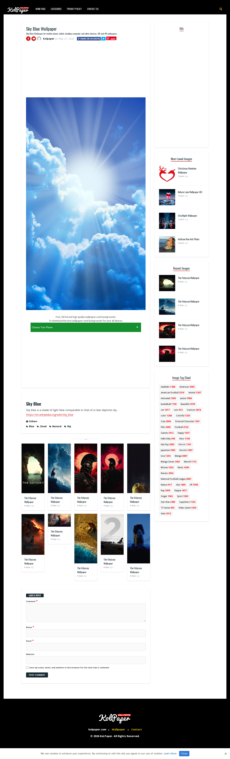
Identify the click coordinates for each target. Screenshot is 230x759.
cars (178, 410)
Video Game (187, 508)
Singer (167, 496)
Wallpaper (118, 729)
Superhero (187, 502)
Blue (31, 426)
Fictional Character (187, 421)
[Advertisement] (86, 71)
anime (186, 398)
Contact (136, 729)
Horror (185, 444)
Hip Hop (167, 444)
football (181, 427)
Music (183, 467)
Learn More (170, 753)
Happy (184, 433)
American (187, 387)
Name (30, 627)
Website (30, 654)
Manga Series (170, 461)
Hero (184, 438)
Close (184, 753)
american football (172, 392)
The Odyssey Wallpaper (30, 500)
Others (33, 421)
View (166, 513)
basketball (168, 404)
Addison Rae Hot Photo (188, 239)
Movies (167, 467)
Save (113, 39)
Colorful (183, 415)
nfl (194, 485)
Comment (32, 601)
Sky (69, 426)
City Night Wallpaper (187, 215)
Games (167, 433)
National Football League (176, 479)
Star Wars (168, 502)
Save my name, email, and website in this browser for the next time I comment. (69, 668)
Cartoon (194, 410)
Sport (182, 496)
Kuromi (186, 450)
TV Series (167, 508)
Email (30, 640)
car (165, 410)
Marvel (190, 461)
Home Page (40, 9)
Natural (56, 426)
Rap (165, 490)
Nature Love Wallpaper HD (190, 192)
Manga (181, 456)
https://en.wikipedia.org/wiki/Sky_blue (49, 414)
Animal (194, 392)
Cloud (43, 426)
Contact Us (93, 9)
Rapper (180, 490)
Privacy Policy (74, 9)
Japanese (168, 450)
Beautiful (188, 404)
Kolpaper (48, 38)
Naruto (167, 473)
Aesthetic (168, 387)
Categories (56, 9)
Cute (166, 421)
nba (180, 485)
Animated (168, 398)
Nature (166, 485)
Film (166, 427)
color (166, 415)
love (166, 456)
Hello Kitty (168, 438)
